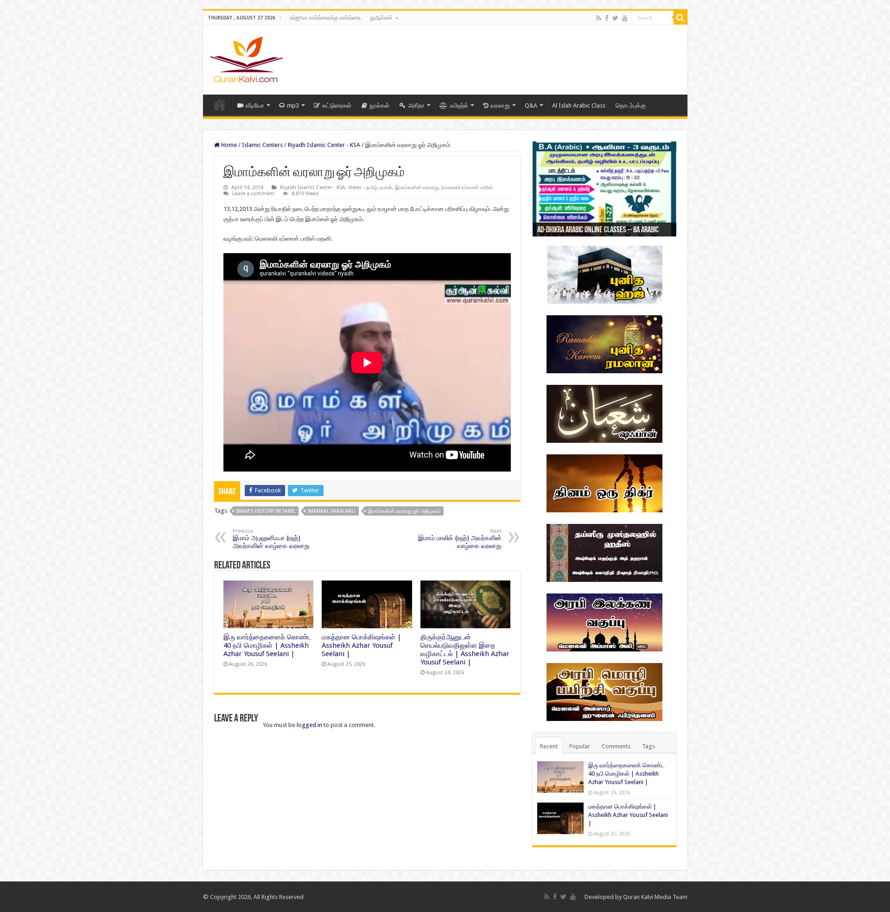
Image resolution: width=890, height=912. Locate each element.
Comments (616, 746)
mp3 (293, 105)
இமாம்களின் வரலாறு (417, 188)
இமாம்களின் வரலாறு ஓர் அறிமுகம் (404, 511)
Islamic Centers (262, 144)
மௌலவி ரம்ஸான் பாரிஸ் (467, 188)
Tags (648, 746)
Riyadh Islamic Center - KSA (324, 144)
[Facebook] (607, 18)
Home (220, 104)
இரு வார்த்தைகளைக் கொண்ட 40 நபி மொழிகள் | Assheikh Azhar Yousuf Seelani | (267, 645)
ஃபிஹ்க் (459, 105)
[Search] (680, 18)
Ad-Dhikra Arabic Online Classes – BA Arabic (598, 230)
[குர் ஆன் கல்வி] (246, 58)
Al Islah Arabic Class (578, 105)
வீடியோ (255, 105)
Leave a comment (253, 194)
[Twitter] (615, 18)
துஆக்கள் (381, 17)
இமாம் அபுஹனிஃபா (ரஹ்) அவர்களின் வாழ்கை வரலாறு (271, 538)
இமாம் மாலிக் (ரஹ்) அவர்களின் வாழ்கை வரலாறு (460, 538)
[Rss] (598, 18)
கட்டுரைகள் (336, 105)
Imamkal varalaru (332, 511)
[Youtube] (625, 18)
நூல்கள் (379, 105)
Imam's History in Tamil (265, 511)
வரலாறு (500, 105)
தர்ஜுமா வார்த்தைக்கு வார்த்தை (325, 17)
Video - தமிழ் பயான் (370, 188)
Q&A (531, 105)
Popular (579, 746)
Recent (549, 746)
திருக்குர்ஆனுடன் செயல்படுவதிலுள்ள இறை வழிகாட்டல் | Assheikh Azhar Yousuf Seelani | (464, 649)
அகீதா (416, 105)
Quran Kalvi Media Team (655, 896)
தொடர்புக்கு (631, 105)
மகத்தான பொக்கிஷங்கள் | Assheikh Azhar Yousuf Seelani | (361, 645)
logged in (309, 724)
